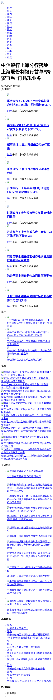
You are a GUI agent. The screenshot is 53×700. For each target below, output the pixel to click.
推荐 (9, 8)
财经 (9, 111)
